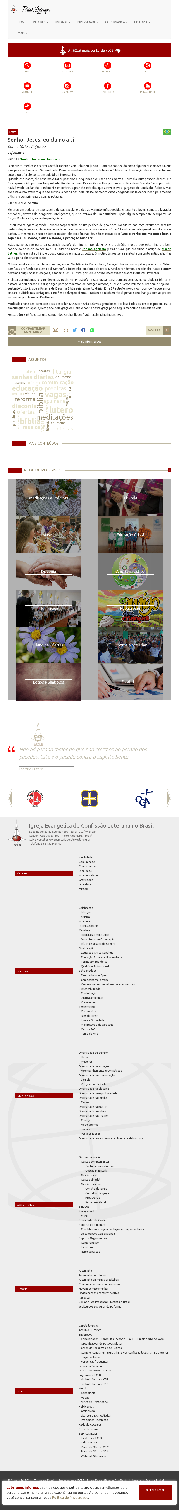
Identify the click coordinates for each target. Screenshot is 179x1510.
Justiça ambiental (92, 997)
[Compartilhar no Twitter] (74, 330)
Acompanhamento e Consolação (101, 1070)
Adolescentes (89, 1124)
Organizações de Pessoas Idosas (102, 1343)
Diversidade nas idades (93, 1115)
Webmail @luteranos (94, 1455)
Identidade (86, 857)
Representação (90, 1251)
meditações (54, 417)
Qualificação (87, 948)
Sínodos (84, 1206)
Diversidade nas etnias (93, 1111)
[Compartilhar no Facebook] (83, 330)
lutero (30, 371)
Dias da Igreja (89, 1015)
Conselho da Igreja (97, 1193)
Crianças (86, 1120)
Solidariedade (88, 970)
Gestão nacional (91, 1184)
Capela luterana (89, 1325)
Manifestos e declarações (97, 1024)
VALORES (39, 22)
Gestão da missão (90, 1157)
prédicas (55, 388)
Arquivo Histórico (90, 1329)
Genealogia (88, 1392)
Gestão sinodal (90, 1179)
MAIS (21, 33)
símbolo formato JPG (94, 1383)
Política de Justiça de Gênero (97, 943)
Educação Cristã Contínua (97, 952)
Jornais (85, 1079)
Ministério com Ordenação (98, 939)
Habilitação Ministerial (95, 934)
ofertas (44, 371)
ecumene (63, 377)
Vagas (85, 1397)
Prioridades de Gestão (93, 1220)
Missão (83, 888)
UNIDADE (61, 22)
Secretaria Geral (95, 1202)
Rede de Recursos (90, 1424)
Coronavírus (88, 1011)
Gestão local (89, 1174)
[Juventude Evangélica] (35, 798)
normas (18, 393)
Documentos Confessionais (98, 1233)
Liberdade (85, 884)
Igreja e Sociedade (93, 1020)
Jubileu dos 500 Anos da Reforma (100, 1306)
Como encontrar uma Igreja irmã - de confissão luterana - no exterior (124, 1352)
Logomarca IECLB (90, 1375)
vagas (55, 394)
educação (27, 388)
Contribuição (89, 993)
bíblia (40, 403)
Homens (86, 1057)
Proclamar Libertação (94, 1419)
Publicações (86, 1406)
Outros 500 (88, 1029)
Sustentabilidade (89, 988)
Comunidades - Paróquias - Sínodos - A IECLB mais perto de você (122, 1338)
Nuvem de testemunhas (94, 1288)
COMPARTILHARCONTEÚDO (33, 330)
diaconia (24, 405)
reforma (25, 399)
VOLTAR (154, 330)
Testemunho (87, 1006)
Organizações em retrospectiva (99, 1292)
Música (85, 916)
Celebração (86, 907)
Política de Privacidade (93, 1401)
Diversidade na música (93, 1106)
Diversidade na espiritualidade (98, 1093)
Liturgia (86, 912)
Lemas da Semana (90, 1366)
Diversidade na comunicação (97, 1075)
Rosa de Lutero (88, 1429)
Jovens (85, 1129)
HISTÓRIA (141, 22)
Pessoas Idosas (90, 1133)
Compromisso (88, 866)
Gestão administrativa (99, 1166)
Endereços (85, 1334)
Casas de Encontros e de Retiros (101, 1347)
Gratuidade (86, 879)
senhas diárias (33, 377)
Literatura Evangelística (96, 1415)
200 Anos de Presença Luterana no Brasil (104, 1301)
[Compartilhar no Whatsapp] (92, 330)
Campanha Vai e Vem (94, 979)
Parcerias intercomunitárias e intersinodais (108, 984)
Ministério (85, 930)
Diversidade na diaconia (94, 1088)
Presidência (92, 1197)
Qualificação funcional (95, 966)
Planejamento (89, 1002)
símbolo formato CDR (95, 1379)
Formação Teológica (94, 961)
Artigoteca (88, 1410)
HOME (22, 22)
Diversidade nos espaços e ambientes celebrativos (111, 1138)
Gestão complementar (95, 1161)
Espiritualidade (88, 925)
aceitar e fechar (155, 1490)
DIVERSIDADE (86, 22)
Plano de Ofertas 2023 (95, 1447)
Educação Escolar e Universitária (101, 957)
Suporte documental (92, 1224)
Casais (85, 1102)
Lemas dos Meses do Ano (95, 1370)
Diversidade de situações (95, 1066)
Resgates (85, 1297)
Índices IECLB (89, 1442)
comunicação (57, 382)
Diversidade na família (93, 1097)
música (33, 382)
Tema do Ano (89, 1033)
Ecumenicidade (88, 875)
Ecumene (84, 921)
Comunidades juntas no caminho (99, 1283)
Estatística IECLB (91, 1438)
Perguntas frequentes (95, 1361)
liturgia (62, 372)
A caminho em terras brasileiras (99, 1279)
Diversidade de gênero (93, 1052)
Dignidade (85, 870)
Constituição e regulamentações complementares (112, 1229)
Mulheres (87, 1061)
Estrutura (87, 1246)
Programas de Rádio (94, 1084)
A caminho (85, 1270)
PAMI (84, 1215)
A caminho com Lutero (93, 1274)
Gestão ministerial (96, 1170)
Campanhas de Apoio (94, 975)
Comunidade (87, 861)
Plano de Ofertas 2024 (95, 1451)
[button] (89, 341)
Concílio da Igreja (96, 1188)
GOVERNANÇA (115, 22)
